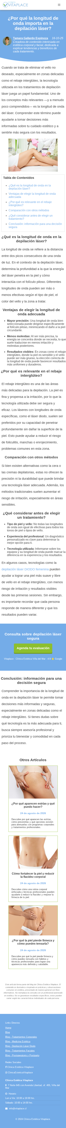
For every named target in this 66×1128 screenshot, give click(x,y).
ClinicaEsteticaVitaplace (20, 1072)
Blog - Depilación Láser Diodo (20, 1046)
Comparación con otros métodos (29, 210)
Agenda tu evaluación (33, 648)
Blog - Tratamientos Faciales (20, 1050)
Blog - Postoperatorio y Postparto (22, 1055)
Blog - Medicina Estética (17, 1041)
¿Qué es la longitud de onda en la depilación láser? (30, 187)
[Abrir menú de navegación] (59, 5)
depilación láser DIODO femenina (25, 569)
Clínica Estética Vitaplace (20, 1067)
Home (8, 1027)
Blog (7, 1032)
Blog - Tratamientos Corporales (21, 1037)
